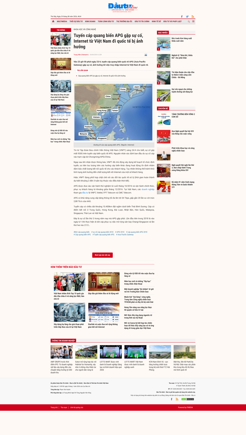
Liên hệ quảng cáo (76, 407)
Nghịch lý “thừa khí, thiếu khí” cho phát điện (182, 56)
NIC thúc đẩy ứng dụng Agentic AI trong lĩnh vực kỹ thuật (138, 316)
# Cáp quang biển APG (82, 234)
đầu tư (85, 192)
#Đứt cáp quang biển (81, 232)
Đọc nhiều (163, 32)
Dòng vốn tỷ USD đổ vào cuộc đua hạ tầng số (139, 274)
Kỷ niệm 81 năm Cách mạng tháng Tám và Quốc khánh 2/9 (183, 184)
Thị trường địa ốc (124, 21)
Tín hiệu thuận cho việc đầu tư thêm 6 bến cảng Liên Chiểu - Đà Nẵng (183, 74)
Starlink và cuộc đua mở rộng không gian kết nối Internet (59, 122)
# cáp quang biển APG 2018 (136, 232)
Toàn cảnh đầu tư (106, 21)
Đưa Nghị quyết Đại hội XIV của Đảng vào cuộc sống (183, 132)
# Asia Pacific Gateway (125, 234)
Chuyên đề (163, 108)
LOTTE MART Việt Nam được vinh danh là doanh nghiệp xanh (134, 364)
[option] (61, 359)
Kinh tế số (156, 21)
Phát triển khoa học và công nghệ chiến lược (183, 149)
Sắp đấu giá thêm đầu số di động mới (103, 293)
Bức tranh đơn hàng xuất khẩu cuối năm (182, 39)
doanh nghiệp (148, 189)
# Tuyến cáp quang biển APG (103, 234)
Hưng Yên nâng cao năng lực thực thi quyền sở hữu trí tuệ (138, 308)
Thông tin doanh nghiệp (63, 340)
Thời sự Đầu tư (76, 21)
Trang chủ (54, 407)
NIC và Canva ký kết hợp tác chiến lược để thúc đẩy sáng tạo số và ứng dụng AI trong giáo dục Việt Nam (139, 325)
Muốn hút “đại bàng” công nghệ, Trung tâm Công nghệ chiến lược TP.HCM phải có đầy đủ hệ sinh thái (138, 299)
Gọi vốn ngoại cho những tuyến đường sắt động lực (182, 90)
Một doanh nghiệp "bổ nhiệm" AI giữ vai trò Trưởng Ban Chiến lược (139, 290)
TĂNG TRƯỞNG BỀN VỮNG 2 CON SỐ (183, 115)
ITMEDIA (190, 407)
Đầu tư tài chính (142, 21)
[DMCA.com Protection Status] (187, 399)
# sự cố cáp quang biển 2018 (102, 232)
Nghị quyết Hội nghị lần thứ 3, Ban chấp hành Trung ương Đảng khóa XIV (183, 167)
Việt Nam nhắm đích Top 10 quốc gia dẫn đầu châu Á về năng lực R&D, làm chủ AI (60, 50)
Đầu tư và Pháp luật (172, 21)
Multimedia (62, 21)
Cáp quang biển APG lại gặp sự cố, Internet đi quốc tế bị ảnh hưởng (101, 76)
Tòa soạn (64, 407)
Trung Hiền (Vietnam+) (81, 55)
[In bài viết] (146, 55)
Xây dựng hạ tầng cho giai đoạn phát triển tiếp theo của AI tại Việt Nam (60, 97)
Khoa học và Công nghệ (85, 29)
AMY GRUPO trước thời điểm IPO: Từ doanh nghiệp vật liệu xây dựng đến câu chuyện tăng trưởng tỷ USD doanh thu (62, 367)
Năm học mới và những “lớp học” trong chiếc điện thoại (137, 282)
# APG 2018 (119, 232)
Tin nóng (61, 30)
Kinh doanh (90, 21)
